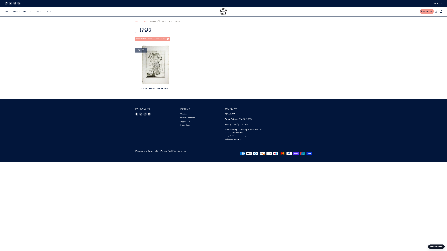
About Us (183, 114)
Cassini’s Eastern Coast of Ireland (155, 88)
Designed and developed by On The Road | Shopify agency (161, 151)
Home (137, 21)
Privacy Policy (185, 125)
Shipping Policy (185, 121)
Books (26, 12)
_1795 (144, 21)
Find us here (437, 3)
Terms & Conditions (187, 118)
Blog (49, 12)
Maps (15, 12)
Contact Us (427, 11)
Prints (38, 12)
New (7, 12)
